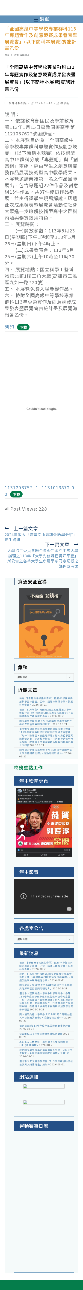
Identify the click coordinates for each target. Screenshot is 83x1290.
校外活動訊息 (18, 103)
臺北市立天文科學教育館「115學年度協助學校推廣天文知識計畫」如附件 (46, 1062)
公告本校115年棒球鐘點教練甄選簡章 (41, 1033)
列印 (9, 326)
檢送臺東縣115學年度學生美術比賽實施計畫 (44, 1025)
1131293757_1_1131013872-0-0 (40, 490)
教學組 (64, 103)
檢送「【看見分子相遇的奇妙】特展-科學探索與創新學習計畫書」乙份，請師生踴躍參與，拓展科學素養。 (46, 701)
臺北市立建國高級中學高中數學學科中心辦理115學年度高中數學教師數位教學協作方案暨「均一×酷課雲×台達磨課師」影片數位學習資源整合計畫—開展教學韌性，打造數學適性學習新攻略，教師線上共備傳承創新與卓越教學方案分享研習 (46, 737)
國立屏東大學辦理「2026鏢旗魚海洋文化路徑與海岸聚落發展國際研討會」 (45, 722)
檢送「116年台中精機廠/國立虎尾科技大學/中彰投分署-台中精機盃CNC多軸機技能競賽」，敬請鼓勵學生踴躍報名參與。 (46, 713)
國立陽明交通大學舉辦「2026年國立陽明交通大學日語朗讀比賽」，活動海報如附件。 (45, 751)
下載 (23, 327)
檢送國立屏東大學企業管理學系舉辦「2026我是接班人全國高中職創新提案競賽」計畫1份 (45, 1051)
